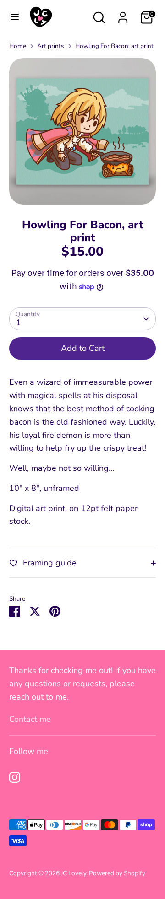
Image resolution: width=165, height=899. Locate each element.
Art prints (50, 46)
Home (17, 46)
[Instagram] (14, 777)
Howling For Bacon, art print (114, 46)
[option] (82, 131)
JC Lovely (73, 873)
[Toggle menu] (15, 17)
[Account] (123, 14)
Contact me (30, 719)
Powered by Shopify (117, 873)
